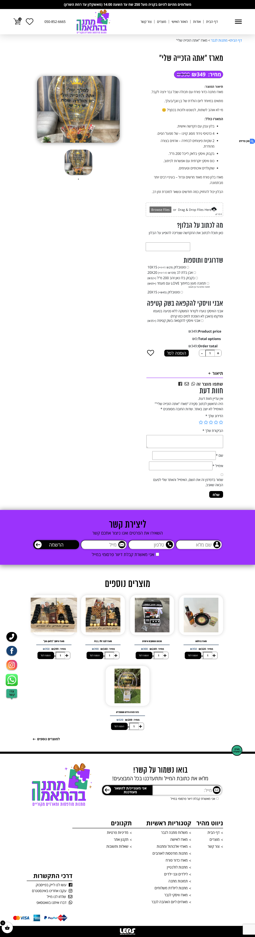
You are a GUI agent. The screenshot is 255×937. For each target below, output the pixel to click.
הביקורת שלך (212, 430)
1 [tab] (78, 179)
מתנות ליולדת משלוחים (171, 888)
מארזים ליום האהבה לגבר (169, 901)
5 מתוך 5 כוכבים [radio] (201, 422)
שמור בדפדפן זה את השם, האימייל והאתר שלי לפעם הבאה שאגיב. (188, 482)
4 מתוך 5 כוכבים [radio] (206, 422)
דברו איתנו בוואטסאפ (51, 902)
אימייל (217, 465)
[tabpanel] (78, 162)
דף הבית (212, 21)
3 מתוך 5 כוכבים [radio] (211, 422)
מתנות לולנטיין (177, 867)
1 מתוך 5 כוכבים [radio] (221, 422)
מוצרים (161, 21)
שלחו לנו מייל (56, 897)
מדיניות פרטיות (117, 832)
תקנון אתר (121, 839)
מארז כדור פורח (177, 860)
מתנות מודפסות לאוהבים (170, 853)
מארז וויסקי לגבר (176, 894)
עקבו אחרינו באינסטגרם (49, 891)
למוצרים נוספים (48, 739)
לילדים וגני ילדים (176, 874)
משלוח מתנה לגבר (174, 832)
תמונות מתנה (178, 881)
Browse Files (160, 210)
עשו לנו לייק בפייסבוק (51, 885)
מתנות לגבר (218, 40)
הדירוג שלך (214, 416)
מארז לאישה (179, 839)
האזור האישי (180, 21)
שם (219, 455)
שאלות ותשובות (117, 846)
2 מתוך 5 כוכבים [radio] (216, 422)
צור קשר (146, 21)
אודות (197, 21)
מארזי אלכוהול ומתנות (172, 846)
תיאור (217, 373)
